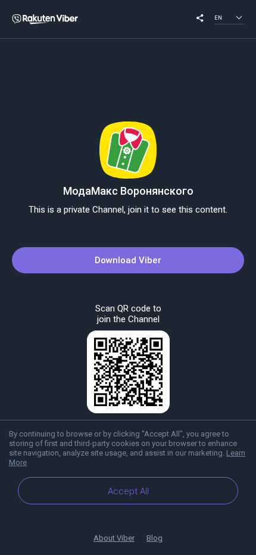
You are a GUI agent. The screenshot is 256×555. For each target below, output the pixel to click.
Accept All (128, 491)
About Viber (114, 538)
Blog (154, 538)
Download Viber (128, 260)
